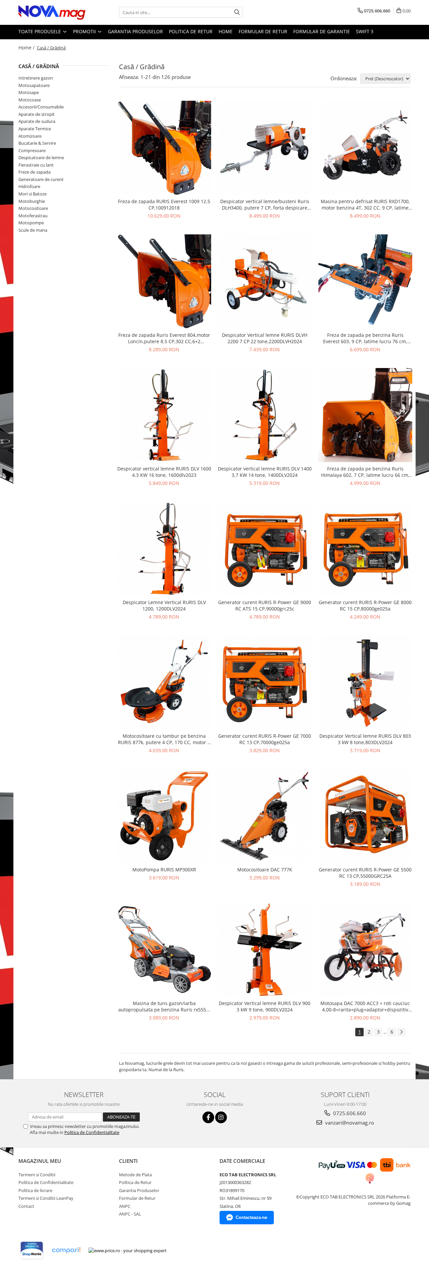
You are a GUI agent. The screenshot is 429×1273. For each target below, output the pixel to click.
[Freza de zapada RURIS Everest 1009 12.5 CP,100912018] (164, 148)
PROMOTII (85, 31)
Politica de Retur (190, 31)
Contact (26, 1206)
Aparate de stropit (36, 114)
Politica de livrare (35, 1190)
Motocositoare (33, 208)
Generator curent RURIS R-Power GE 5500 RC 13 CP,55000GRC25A (365, 872)
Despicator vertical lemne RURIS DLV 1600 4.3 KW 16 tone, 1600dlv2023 (164, 471)
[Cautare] (237, 12)
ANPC (124, 1206)
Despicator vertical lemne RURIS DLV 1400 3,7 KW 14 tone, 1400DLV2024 (265, 471)
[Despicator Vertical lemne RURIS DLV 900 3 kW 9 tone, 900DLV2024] (265, 950)
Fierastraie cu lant (36, 165)
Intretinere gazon (35, 78)
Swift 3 (364, 31)
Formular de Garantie (321, 31)
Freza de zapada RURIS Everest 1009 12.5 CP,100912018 (164, 204)
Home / (27, 47)
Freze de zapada (34, 172)
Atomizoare (30, 136)
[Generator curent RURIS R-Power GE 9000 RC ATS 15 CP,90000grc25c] (265, 549)
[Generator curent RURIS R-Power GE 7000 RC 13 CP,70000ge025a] (265, 682)
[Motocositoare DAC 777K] (265, 816)
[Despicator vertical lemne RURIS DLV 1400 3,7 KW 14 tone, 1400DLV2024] (265, 415)
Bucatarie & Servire (37, 143)
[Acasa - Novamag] (51, 12)
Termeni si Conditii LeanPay (45, 1198)
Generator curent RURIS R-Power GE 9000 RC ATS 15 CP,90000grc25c (264, 605)
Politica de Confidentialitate (91, 1132)
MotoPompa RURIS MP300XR (164, 869)
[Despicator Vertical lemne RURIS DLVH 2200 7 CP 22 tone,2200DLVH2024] (265, 281)
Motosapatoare (34, 85)
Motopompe (31, 223)
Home (226, 31)
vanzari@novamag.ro (349, 1122)
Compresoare (32, 150)
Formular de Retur (263, 31)
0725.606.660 (349, 1113)
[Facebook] (208, 1117)
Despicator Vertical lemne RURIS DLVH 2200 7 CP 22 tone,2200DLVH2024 (264, 338)
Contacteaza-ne (251, 1217)
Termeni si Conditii (36, 1175)
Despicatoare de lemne (41, 157)
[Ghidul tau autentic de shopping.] (66, 1250)
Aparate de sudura (36, 121)
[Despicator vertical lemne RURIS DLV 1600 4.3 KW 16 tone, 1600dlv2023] (164, 415)
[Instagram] (221, 1117)
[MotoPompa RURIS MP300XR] (164, 816)
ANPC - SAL (130, 1214)
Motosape (28, 92)
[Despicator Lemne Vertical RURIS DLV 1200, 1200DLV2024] (164, 549)
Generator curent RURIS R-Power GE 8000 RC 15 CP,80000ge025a (365, 605)
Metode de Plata (135, 1175)
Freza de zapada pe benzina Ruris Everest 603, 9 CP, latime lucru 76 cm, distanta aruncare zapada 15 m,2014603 (365, 338)
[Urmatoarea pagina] (401, 1032)
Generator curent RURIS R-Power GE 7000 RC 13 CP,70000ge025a (264, 739)
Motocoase (29, 100)
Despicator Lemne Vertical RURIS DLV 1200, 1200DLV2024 (164, 605)
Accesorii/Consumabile (41, 107)
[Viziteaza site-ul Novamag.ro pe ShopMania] (32, 1250)
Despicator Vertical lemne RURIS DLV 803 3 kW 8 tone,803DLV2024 (365, 739)
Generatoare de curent (41, 179)
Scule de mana (32, 230)
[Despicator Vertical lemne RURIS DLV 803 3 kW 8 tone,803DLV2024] (365, 682)
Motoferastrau (33, 216)
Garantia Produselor (135, 31)
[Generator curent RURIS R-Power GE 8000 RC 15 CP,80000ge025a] (365, 549)
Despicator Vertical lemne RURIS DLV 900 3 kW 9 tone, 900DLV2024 (264, 1006)
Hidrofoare (29, 186)
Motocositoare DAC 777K (264, 869)
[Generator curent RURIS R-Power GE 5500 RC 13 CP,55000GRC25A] (365, 816)
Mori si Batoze (32, 194)
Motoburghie (31, 201)
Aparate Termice (34, 129)
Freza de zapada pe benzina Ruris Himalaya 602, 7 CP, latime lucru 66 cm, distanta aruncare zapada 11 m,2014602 (365, 471)
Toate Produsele (40, 31)
